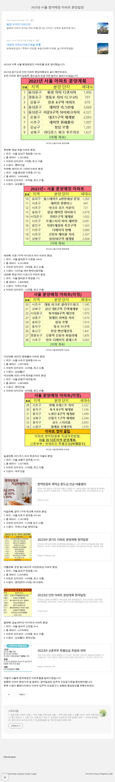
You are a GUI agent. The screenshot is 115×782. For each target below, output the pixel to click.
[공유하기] (12, 695)
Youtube (27, 774)
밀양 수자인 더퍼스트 (19, 24)
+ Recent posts (9, 757)
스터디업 (13, 710)
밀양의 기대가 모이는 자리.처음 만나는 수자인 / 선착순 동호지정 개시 (41, 28)
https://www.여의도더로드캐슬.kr (21, 40)
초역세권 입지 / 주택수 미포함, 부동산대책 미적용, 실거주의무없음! (40, 48)
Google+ (34, 774)
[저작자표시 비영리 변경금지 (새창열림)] (31, 695)
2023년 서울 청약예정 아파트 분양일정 (57, 7)
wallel (110, 774)
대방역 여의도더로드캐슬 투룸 (24, 44)
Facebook (20, 774)
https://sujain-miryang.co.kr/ (18, 20)
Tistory (96, 774)
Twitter (14, 774)
